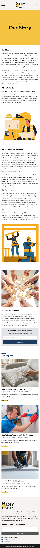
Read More (4, 400)
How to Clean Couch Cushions (13, 389)
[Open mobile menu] (3, 5)
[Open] (37, 5)
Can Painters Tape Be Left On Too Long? (17, 435)
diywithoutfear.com (12, 546)
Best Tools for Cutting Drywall (13, 481)
